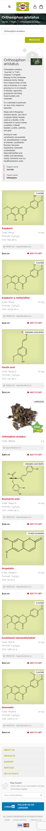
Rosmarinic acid (11, 499)
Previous (34, 40)
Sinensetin (8, 707)
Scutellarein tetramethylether (18, 638)
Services (9, 768)
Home (7, 820)
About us (9, 750)
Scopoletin (8, 568)
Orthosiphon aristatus (14, 436)
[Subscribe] (41, 795)
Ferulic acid (8, 367)
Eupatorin (7, 228)
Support (9, 762)
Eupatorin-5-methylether (16, 297)
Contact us (36, 820)
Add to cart (36, 253)
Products (9, 756)
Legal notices (20, 820)
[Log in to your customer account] (35, 6)
